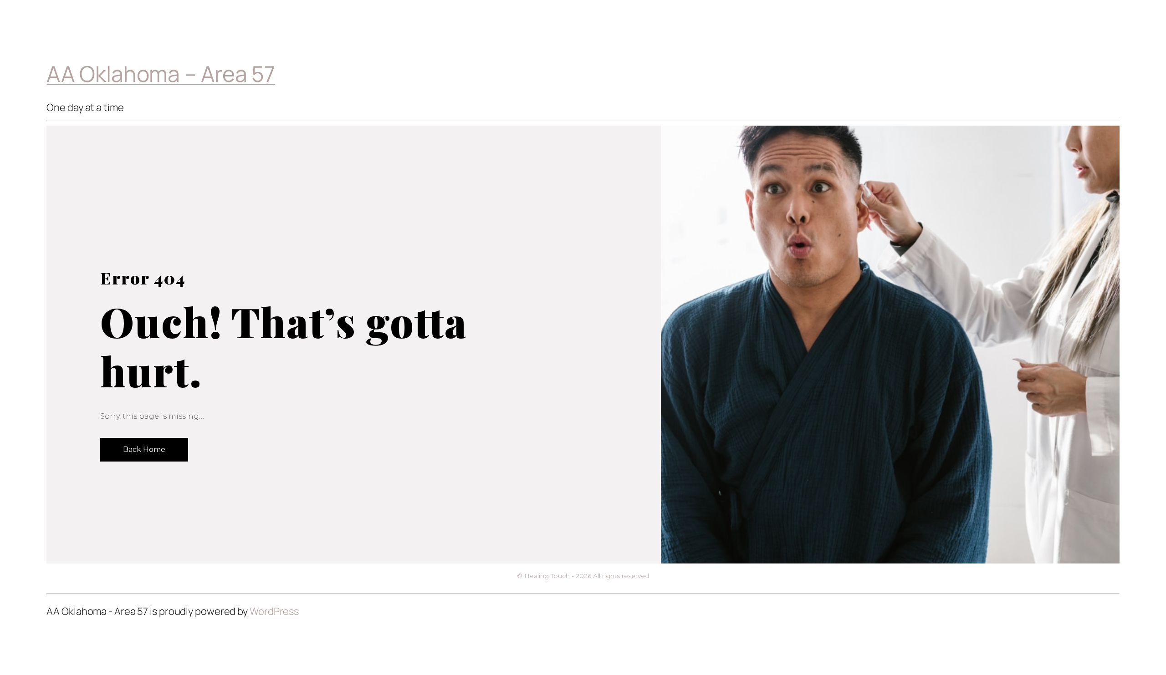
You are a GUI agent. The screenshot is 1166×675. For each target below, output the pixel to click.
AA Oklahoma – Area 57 (160, 73)
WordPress (274, 611)
